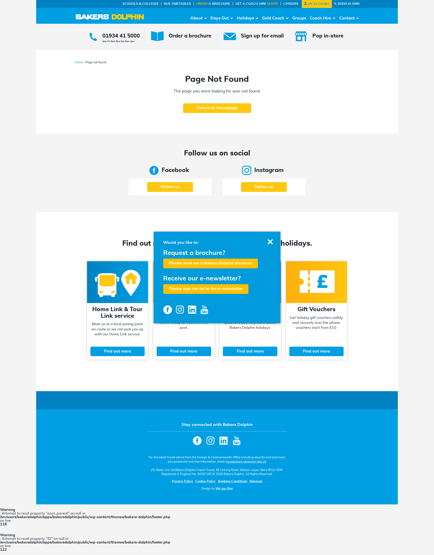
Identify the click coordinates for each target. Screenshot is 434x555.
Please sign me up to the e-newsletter (206, 289)
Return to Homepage (217, 108)
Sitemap (256, 481)
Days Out (219, 18)
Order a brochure (190, 36)
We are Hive (224, 488)
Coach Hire (320, 18)
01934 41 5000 (348, 3)
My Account (318, 4)
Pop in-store (328, 36)
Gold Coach (273, 18)
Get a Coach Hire (257, 3)
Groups (299, 18)
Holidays (245, 18)
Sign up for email (262, 36)
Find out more (117, 351)
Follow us (170, 187)
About (196, 18)
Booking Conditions (232, 481)
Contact (347, 18)
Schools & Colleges (140, 3)
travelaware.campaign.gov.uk (246, 461)
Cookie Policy (205, 481)
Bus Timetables (177, 3)
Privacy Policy (182, 481)
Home (79, 62)
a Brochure (213, 3)
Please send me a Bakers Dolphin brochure (210, 263)
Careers (290, 3)
